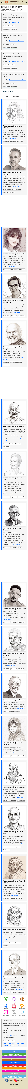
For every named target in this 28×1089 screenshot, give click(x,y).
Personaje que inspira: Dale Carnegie (12, 529)
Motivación (13, 141)
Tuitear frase (6, 29)
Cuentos (14, 1065)
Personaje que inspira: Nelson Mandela (13, 654)
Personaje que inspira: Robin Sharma (13, 832)
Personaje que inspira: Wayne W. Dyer (13, 348)
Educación (13, 800)
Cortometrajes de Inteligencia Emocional (14, 1070)
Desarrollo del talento (9, 192)
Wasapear (14, 29)
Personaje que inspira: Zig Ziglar (14, 700)
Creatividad (21, 315)
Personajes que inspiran (14, 1062)
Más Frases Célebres (8, 91)
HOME (14, 1051)
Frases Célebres (14, 1073)
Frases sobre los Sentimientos (17, 80)
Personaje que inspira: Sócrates (14, 929)
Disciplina (20, 141)
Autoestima (6, 269)
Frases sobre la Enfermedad (16, 61)
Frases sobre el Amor (8, 1043)
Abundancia (6, 365)
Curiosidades (14, 1068)
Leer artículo (12, 138)
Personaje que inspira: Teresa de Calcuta (14, 882)
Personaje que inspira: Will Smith (14, 609)
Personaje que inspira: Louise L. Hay (14, 479)
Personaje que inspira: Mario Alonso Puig (13, 301)
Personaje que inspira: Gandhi (13, 426)
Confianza (21, 668)
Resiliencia (21, 269)
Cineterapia (14, 1057)
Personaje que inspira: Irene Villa (14, 254)
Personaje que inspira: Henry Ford (13, 978)
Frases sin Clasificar (14, 22)
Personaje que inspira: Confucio (14, 787)
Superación (18, 189)
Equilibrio (5, 800)
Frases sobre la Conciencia (16, 41)
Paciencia (19, 898)
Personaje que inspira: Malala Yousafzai (13, 743)
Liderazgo (6, 141)
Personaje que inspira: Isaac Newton (12, 127)
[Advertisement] (14, 211)
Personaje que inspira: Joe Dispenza (12, 173)
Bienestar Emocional (14, 1054)
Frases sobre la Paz (14, 1045)
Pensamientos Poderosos (14, 1076)
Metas (19, 547)
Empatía (13, 898)
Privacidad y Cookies (14, 1087)
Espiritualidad (21, 800)
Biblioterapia (14, 1059)
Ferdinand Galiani (7, 1035)
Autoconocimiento (8, 189)
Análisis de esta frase (9, 26)
